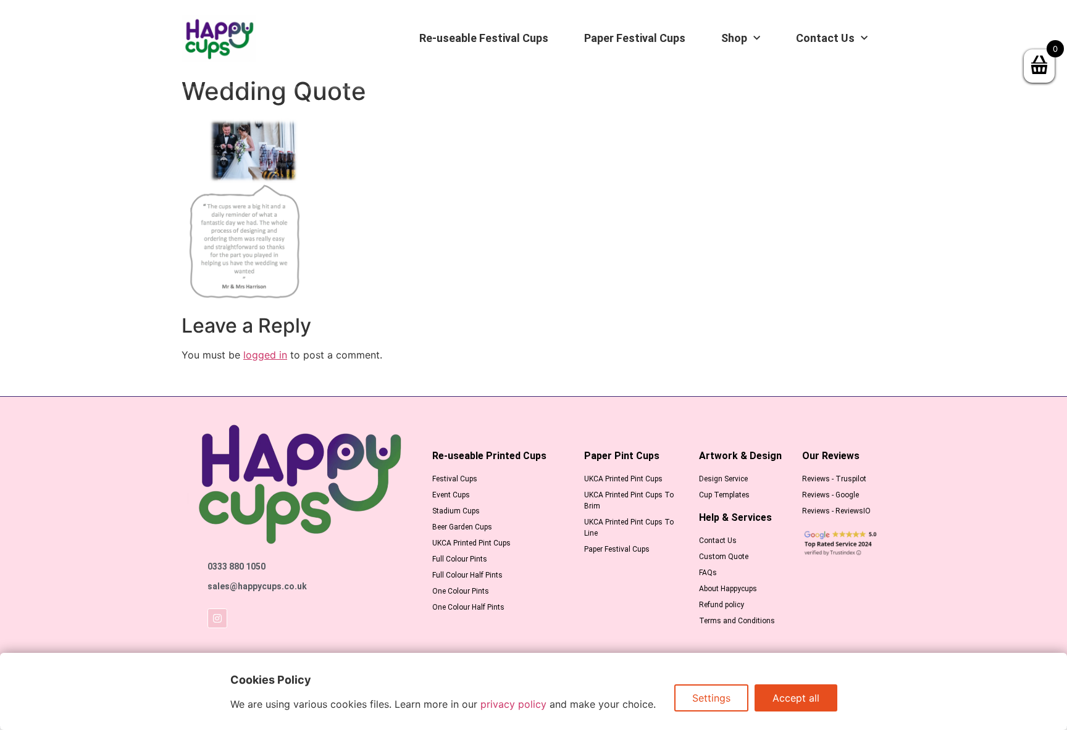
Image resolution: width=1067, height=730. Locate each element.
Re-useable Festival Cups (483, 38)
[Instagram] (217, 618)
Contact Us (825, 38)
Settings (711, 698)
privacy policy (513, 704)
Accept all (795, 698)
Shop (734, 38)
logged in (265, 355)
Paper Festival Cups (634, 38)
